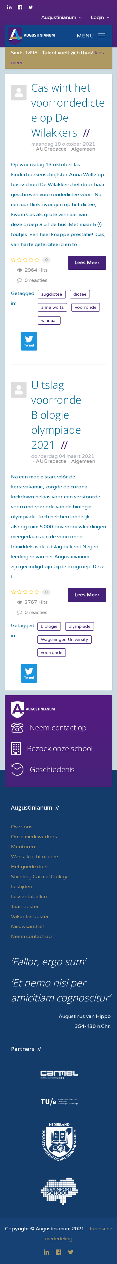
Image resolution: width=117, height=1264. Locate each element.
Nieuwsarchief (27, 926)
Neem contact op (58, 727)
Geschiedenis (52, 769)
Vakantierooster (30, 916)
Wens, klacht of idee (34, 857)
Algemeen (83, 149)
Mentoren (23, 847)
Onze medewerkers (34, 837)
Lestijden (21, 887)
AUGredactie (51, 149)
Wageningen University (64, 639)
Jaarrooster (25, 906)
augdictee (51, 294)
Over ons (21, 827)
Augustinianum (59, 17)
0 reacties (34, 280)
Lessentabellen (29, 897)
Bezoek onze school (60, 748)
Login (98, 17)
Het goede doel (29, 867)
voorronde (85, 307)
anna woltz (52, 307)
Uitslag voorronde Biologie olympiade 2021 (56, 415)
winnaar (49, 320)
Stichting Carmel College (40, 877)
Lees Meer (87, 262)
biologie (49, 626)
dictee (79, 294)
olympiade (79, 626)
